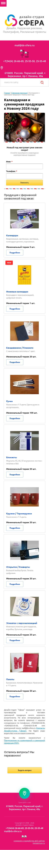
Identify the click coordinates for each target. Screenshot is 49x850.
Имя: (9, 161)
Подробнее (15, 253)
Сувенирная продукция (19, 93)
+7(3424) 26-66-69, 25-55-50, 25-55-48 (24, 61)
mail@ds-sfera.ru (25, 45)
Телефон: (11, 171)
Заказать (24, 182)
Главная (7, 93)
